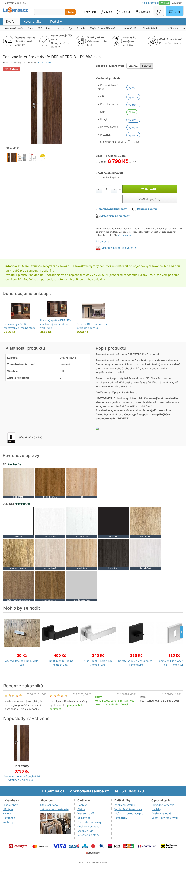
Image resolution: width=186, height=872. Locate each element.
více (150, 2)
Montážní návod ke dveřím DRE (120, 247)
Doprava (82, 804)
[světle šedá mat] (81, 585)
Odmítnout (177, 2)
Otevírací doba (49, 804)
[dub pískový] (50, 553)
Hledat (70, 12)
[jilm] (81, 482)
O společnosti (11, 804)
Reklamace (83, 817)
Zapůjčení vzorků (124, 804)
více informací (125, 235)
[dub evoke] (145, 522)
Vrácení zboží (85, 813)
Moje (109, 11)
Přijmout (164, 2)
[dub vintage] (81, 553)
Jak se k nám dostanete (54, 809)
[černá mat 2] (113, 522)
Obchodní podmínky (89, 822)
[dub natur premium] (18, 553)
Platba (81, 809)
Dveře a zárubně (161, 813)
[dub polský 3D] (50, 482)
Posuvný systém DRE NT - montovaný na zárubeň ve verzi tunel (55, 324)
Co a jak (126, 11)
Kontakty (8, 822)
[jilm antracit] (113, 553)
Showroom (89, 11)
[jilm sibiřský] (145, 553)
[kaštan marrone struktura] (18, 585)
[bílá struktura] (50, 522)
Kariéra (7, 813)
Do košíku (151, 189)
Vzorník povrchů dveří (164, 817)
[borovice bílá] (81, 522)
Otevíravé (133, 65)
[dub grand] (18, 482)
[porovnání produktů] (159, 11)
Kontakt (145, 11)
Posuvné (146, 65)
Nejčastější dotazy (88, 834)
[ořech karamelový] (50, 585)
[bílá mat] (18, 522)
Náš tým (8, 809)
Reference (9, 817)
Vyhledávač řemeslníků (128, 809)
